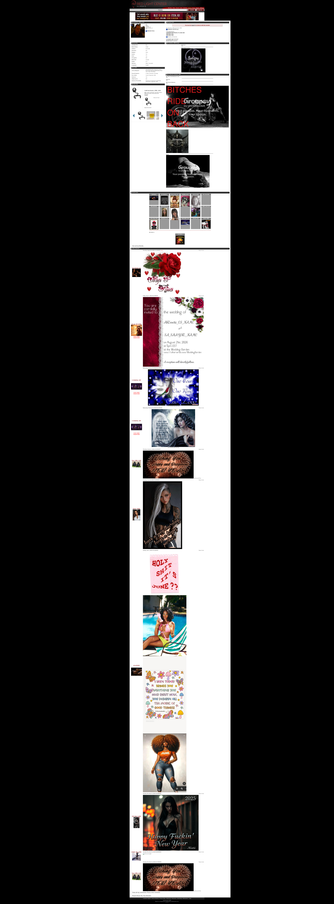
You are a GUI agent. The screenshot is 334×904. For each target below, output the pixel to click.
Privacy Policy (163, 898)
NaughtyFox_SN (174, 206)
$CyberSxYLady (174, 218)
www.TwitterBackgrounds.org (173, 406)
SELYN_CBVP (196, 194)
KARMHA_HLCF (185, 194)
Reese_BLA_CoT (174, 194)
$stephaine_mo (164, 218)
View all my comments (139, 892)
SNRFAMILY (154, 194)
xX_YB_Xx (180, 234)
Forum (193, 7)
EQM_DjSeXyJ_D (164, 206)
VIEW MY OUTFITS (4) (173, 29)
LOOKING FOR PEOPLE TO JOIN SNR (175, 32)
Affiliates (202, 7)
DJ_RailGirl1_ (164, 194)
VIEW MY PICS (150, 31)
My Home (170, 7)
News (174, 7)
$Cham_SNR (185, 206)
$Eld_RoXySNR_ (206, 194)
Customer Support (147, 898)
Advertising (179, 898)
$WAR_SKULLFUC (206, 206)
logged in (193, 25)
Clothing (189, 7)
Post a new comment (153, 892)
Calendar (185, 7)
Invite (181, 7)
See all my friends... (138, 246)
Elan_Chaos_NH (154, 218)
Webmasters (185, 898)
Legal (190, 898)
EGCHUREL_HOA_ (196, 206)
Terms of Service (155, 898)
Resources (174, 898)
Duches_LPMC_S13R (155, 90)
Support (197, 7)
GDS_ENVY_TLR (185, 218)
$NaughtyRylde (154, 206)
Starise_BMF (206, 218)
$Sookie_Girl (195, 218)
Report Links (201, 250)
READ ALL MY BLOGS (172, 36)
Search (177, 7)
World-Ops (168, 898)
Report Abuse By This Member (141, 896)
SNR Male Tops (170, 34)
